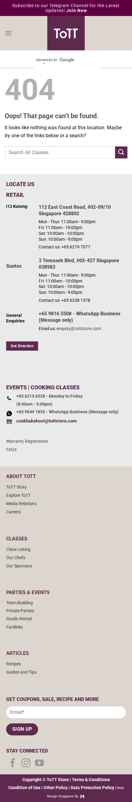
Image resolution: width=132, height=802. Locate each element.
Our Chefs (15, 557)
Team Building (19, 602)
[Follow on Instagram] (25, 764)
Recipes (13, 664)
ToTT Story (16, 487)
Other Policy (56, 787)
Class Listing (18, 549)
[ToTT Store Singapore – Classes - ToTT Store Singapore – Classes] (66, 33)
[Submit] (121, 152)
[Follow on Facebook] (12, 764)
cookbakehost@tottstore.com (46, 421)
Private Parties (20, 610)
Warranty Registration (27, 441)
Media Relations (21, 503)
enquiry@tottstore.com (78, 328)
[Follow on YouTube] (39, 764)
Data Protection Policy (92, 787)
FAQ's (11, 449)
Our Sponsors (19, 566)
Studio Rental (19, 618)
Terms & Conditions (91, 779)
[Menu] (8, 33)
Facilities (14, 627)
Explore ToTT (18, 495)
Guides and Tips (21, 672)
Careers (13, 512)
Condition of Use (24, 787)
